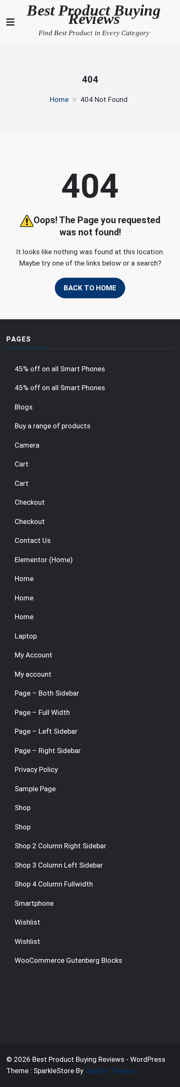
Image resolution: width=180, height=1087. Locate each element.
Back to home (90, 288)
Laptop (26, 636)
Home (24, 578)
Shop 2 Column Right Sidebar (60, 846)
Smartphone (34, 903)
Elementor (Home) (44, 559)
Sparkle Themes (110, 1070)
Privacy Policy (36, 769)
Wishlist (27, 922)
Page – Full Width (42, 712)
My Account (33, 655)
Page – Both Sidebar (47, 693)
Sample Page (35, 789)
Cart (21, 464)
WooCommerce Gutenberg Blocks (68, 960)
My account (33, 674)
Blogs (24, 407)
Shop (23, 807)
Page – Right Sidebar (48, 750)
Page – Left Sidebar (46, 731)
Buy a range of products (52, 426)
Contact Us (33, 540)
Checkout (30, 502)
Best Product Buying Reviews (94, 14)
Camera (27, 445)
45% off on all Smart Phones (60, 369)
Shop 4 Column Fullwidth (54, 884)
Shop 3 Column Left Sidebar (59, 865)
